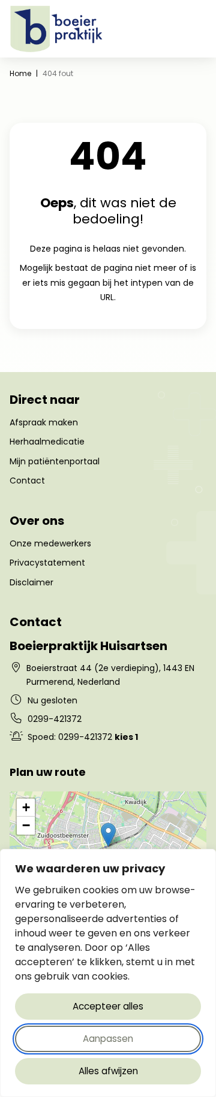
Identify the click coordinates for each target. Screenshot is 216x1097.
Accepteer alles (108, 1006)
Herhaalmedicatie (47, 442)
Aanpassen (108, 1038)
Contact (27, 480)
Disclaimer (31, 582)
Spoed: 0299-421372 (83, 737)
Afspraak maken (44, 422)
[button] (108, 835)
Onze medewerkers (50, 543)
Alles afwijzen (108, 1071)
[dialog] (108, 973)
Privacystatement (47, 563)
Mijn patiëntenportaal (55, 461)
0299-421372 (55, 719)
